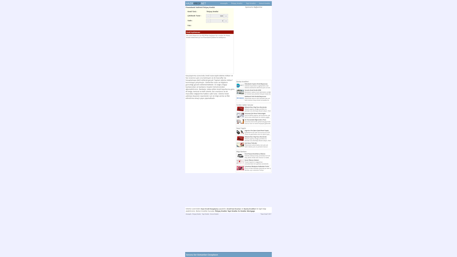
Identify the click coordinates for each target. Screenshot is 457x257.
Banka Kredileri (242, 81)
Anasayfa (224, 3)
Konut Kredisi (264, 3)
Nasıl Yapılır (241, 128)
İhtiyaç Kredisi (236, 3)
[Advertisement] (210, 56)
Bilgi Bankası (241, 151)
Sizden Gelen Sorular (244, 105)
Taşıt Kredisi (251, 3)
